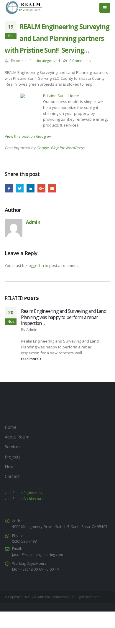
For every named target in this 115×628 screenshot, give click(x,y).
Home (11, 427)
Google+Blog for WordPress (60, 147)
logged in (36, 265)
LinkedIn (30, 188)
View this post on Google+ (28, 136)
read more (30, 358)
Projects (13, 457)
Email (52, 188)
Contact (12, 476)
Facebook (9, 188)
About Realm (17, 437)
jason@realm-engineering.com (37, 554)
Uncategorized (48, 60)
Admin (21, 60)
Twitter (20, 188)
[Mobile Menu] (104, 8)
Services (12, 446)
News (10, 466)
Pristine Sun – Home (61, 95)
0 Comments (80, 60)
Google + (41, 188)
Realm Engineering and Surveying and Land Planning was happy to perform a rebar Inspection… (63, 317)
